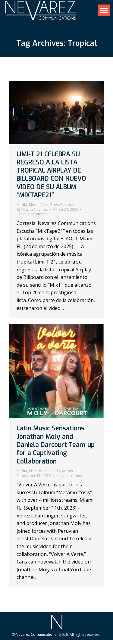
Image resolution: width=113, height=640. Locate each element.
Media (22, 204)
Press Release (62, 204)
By (32, 209)
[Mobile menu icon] (104, 10)
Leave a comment (32, 214)
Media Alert (39, 204)
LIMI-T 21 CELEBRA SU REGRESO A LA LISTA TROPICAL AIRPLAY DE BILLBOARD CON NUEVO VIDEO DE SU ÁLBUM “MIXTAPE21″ (51, 174)
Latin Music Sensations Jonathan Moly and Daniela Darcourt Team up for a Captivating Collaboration (56, 444)
